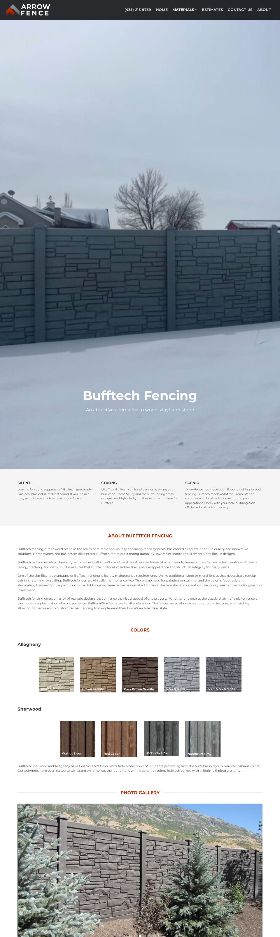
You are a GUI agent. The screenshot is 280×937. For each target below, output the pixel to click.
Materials (183, 10)
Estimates (212, 10)
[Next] (252, 872)
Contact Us (240, 10)
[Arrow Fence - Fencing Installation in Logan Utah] (28, 10)
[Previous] (28, 872)
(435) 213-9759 (137, 10)
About (264, 10)
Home (162, 10)
